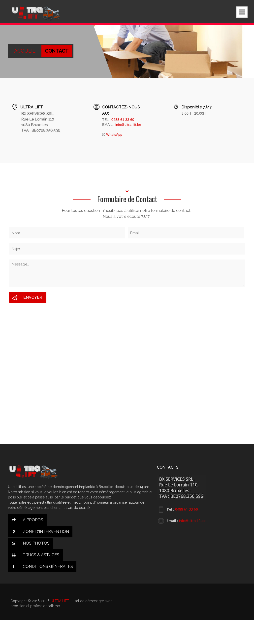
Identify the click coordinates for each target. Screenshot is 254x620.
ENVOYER (32, 297)
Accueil (25, 51)
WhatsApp (114, 134)
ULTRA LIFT (60, 601)
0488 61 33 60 (122, 120)
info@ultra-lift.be (128, 125)
